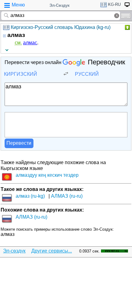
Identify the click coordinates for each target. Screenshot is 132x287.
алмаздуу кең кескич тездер (47, 175)
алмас (30, 42)
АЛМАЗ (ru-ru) (67, 196)
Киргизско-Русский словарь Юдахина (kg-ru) (61, 27)
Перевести (18, 143)
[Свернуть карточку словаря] (127, 27)
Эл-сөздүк (14, 250)
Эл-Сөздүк (59, 5)
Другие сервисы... (51, 250)
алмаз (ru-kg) (30, 196)
